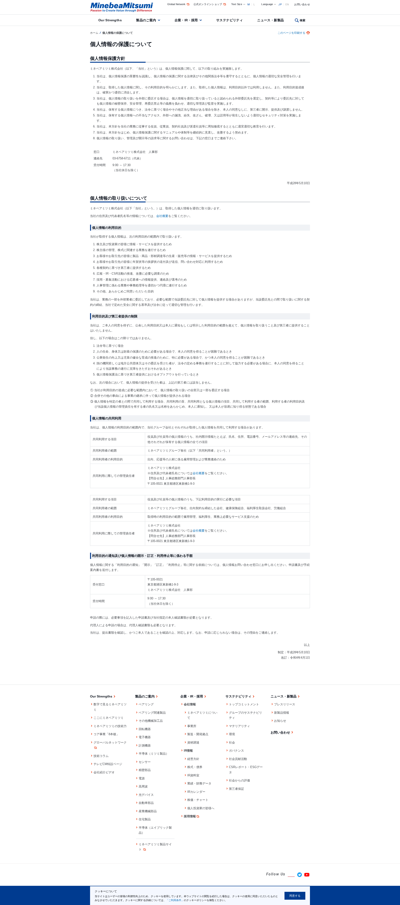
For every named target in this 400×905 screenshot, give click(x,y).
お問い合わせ (302, 4)
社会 (232, 742)
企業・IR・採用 (186, 20)
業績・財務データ (199, 783)
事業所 (191, 726)
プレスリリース (284, 704)
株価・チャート (197, 800)
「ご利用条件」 (175, 900)
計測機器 (145, 745)
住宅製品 (145, 819)
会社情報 (190, 704)
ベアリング (146, 704)
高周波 (143, 786)
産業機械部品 (148, 811)
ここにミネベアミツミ (109, 717)
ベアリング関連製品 (152, 712)
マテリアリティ (239, 726)
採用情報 (190, 816)
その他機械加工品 (151, 720)
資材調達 (193, 742)
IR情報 (188, 750)
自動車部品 (146, 803)
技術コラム (101, 756)
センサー (145, 762)
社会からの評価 (239, 780)
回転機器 (145, 729)
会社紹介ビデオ (104, 772)
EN (287, 4)
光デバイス (146, 795)
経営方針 (193, 759)
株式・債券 (194, 767)
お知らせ (280, 720)
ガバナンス (236, 750)
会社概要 (162, 216)
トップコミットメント (244, 704)
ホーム (94, 32)
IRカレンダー (196, 791)
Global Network (176, 4)
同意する (294, 895)
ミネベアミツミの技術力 (110, 726)
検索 (303, 20)
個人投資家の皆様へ (200, 808)
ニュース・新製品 (270, 20)
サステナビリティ (229, 20)
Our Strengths (110, 20)
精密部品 (145, 770)
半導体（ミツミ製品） (154, 753)
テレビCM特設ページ (108, 764)
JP (280, 4)
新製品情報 (281, 712)
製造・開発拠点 (197, 734)
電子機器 (145, 737)
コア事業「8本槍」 (106, 734)
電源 (142, 778)
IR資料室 (193, 775)
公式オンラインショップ (208, 4)
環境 (232, 734)
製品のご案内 (146, 20)
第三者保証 (236, 788)
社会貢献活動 (238, 759)
